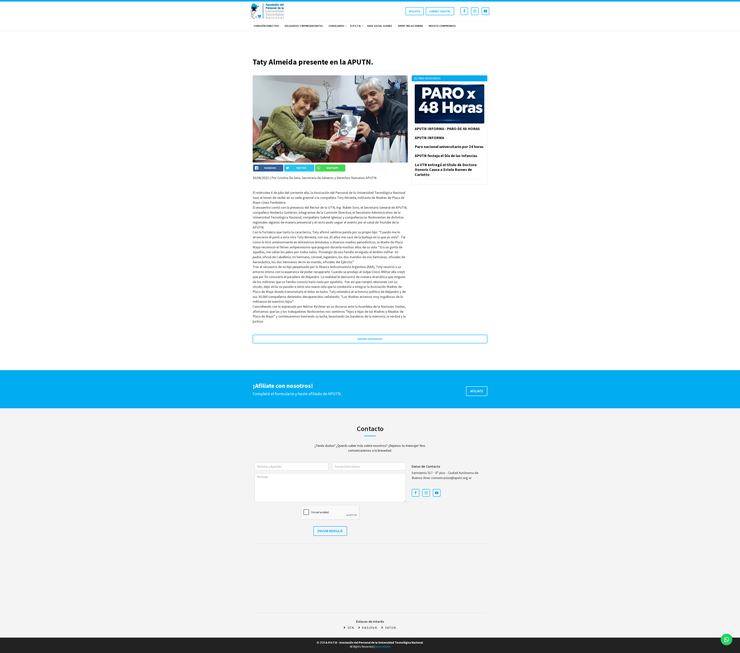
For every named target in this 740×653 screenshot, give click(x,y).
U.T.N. (350, 627)
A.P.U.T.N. (355, 26)
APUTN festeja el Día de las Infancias (446, 155)
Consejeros (336, 26)
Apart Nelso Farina (410, 26)
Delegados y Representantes (304, 26)
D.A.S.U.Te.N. (370, 627)
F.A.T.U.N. (390, 627)
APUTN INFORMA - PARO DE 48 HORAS (447, 128)
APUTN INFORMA (429, 137)
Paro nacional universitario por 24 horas (449, 146)
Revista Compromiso (442, 26)
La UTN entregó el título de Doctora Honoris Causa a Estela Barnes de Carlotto (446, 169)
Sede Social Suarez (379, 26)
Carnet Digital (440, 11)
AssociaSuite (382, 646)
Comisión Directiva (266, 26)
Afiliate (414, 11)
